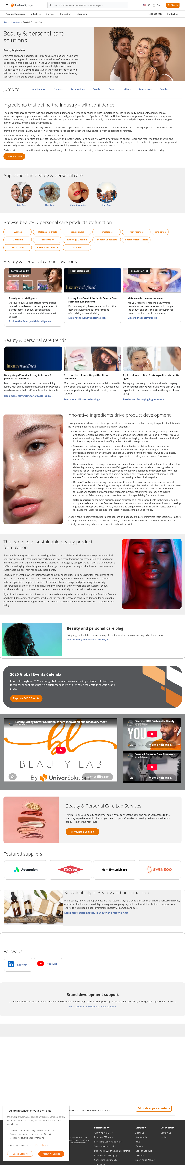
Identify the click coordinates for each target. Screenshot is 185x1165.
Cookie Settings (20, 1153)
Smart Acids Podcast (145, 1159)
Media (163, 1137)
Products (57, 89)
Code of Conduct (143, 1150)
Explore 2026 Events (26, 698)
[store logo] (23, 5)
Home (6, 22)
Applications (38, 89)
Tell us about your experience (154, 1108)
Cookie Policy (41, 1145)
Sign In (174, 5)
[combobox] (87, 5)
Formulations (78, 89)
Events (112, 89)
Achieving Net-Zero (103, 1132)
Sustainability (141, 1137)
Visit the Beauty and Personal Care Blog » (87, 639)
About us (139, 1132)
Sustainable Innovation (105, 1146)
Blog (137, 1141)
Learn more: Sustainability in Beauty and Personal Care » (97, 912)
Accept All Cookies (51, 1153)
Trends (96, 89)
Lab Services (145, 89)
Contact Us (166, 1132)
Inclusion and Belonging (105, 1155)
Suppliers (82, 14)
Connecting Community (105, 1159)
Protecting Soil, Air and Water (108, 1141)
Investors (139, 1155)
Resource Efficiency (103, 1137)
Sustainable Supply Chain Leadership (112, 1150)
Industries (16, 22)
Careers (139, 1146)
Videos (127, 89)
